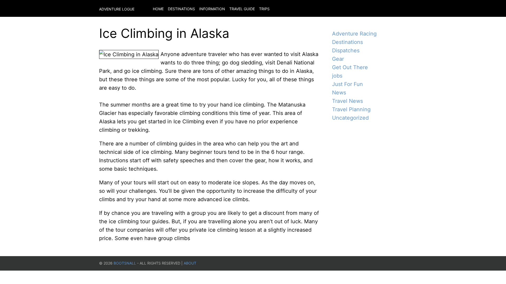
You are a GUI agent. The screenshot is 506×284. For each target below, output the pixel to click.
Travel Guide (242, 9)
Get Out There (350, 67)
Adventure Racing (354, 34)
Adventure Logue (116, 9)
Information (212, 9)
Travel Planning (351, 109)
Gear (338, 59)
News (339, 92)
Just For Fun (347, 84)
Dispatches (345, 50)
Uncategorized (350, 118)
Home (158, 9)
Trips (264, 9)
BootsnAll (125, 263)
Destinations (181, 9)
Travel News (347, 101)
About (190, 263)
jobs (337, 76)
